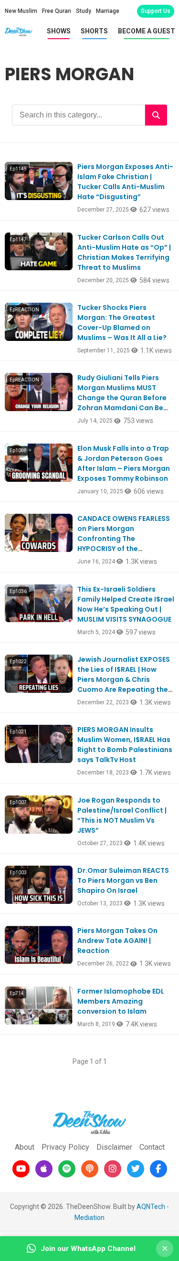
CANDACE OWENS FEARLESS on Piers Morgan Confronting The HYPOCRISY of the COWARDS (123, 538)
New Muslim (21, 11)
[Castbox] (89, 1168)
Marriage (107, 11)
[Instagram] (112, 1168)
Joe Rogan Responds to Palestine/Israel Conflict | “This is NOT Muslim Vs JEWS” (122, 815)
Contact (152, 1147)
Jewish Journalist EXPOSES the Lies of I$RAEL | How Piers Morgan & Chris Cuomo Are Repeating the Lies (123, 679)
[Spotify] (66, 1168)
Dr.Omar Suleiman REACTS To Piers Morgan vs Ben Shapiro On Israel (123, 880)
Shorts (94, 31)
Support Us (155, 11)
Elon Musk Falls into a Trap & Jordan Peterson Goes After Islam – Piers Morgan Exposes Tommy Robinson (123, 463)
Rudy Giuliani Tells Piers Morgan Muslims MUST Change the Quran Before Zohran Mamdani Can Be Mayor (122, 398)
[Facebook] (158, 1168)
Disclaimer (114, 1147)
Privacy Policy (65, 1147)
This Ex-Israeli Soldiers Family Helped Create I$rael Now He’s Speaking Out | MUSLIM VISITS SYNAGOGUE (125, 604)
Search (156, 115)
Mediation (89, 1217)
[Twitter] (135, 1168)
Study (83, 11)
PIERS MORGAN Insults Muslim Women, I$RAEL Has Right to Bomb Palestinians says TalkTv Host (124, 744)
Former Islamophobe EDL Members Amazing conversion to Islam (120, 1001)
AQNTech (151, 1206)
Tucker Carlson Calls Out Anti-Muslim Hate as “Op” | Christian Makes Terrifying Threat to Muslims (124, 252)
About (24, 1147)
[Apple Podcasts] (44, 1168)
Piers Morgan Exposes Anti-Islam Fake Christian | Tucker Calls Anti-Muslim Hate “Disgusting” (125, 181)
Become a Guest (146, 31)
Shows (59, 31)
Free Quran (56, 11)
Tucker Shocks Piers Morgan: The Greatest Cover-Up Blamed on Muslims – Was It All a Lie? (122, 322)
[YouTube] (21, 1168)
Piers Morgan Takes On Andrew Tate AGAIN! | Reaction (117, 940)
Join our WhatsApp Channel (88, 1248)
